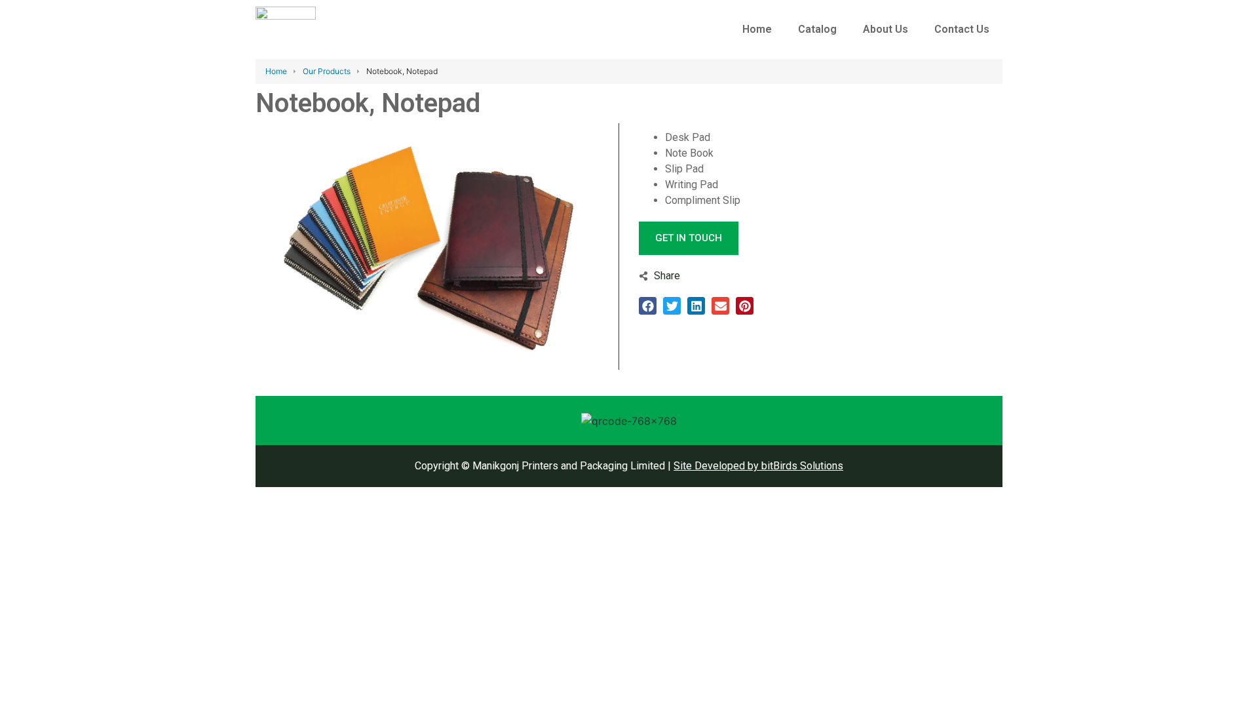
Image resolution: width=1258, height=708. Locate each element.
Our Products (327, 71)
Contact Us (961, 29)
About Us (885, 29)
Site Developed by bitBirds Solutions (758, 466)
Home (757, 29)
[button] (648, 306)
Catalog (817, 29)
